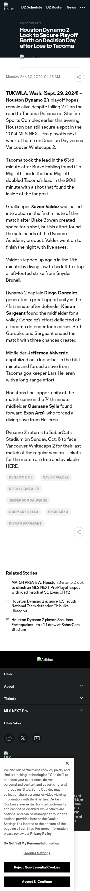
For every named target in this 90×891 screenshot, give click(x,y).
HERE (12, 466)
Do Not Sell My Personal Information (31, 843)
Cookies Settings (37, 853)
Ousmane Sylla (23, 512)
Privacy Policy (41, 833)
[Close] (67, 763)
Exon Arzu (58, 512)
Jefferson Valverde (28, 500)
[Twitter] (23, 738)
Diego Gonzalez (24, 489)
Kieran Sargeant (25, 523)
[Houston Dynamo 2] (9, 7)
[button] (82, 7)
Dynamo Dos (21, 477)
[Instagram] (9, 738)
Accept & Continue (37, 881)
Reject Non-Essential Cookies (37, 867)
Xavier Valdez (56, 477)
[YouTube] (37, 738)
